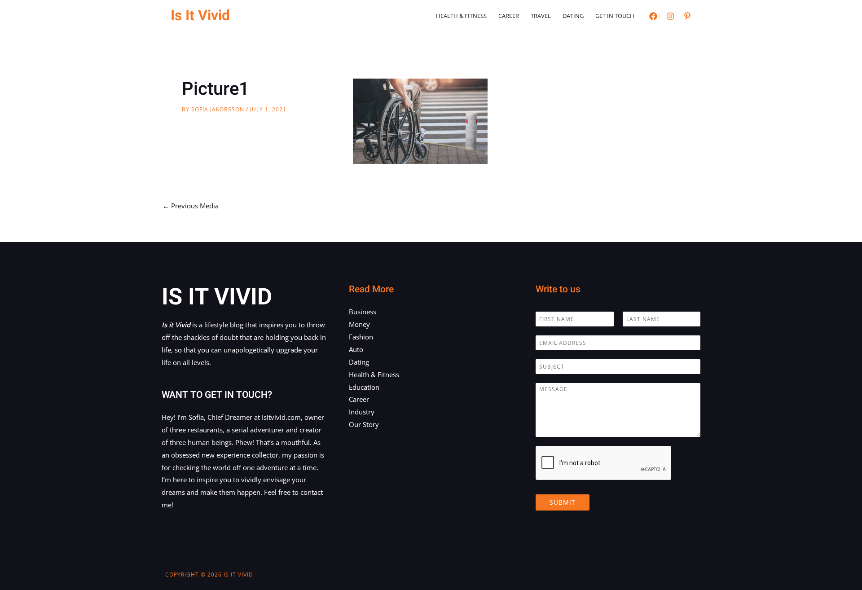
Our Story (364, 424)
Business (362, 311)
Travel (541, 16)
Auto (356, 349)
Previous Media (191, 205)
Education (364, 387)
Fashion (361, 336)
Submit (563, 502)
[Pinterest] (687, 16)
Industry (361, 411)
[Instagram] (670, 16)
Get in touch (614, 16)
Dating (573, 16)
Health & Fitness (461, 16)
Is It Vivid (200, 15)
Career (508, 16)
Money (359, 324)
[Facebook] (653, 16)
